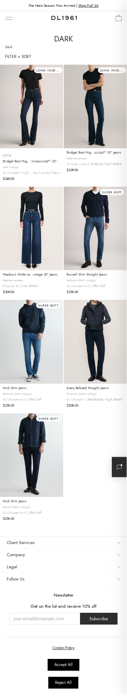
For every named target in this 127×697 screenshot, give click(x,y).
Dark (8, 47)
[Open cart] (119, 20)
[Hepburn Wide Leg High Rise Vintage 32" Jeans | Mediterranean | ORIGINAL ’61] (31, 228)
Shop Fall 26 (88, 5)
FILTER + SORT (18, 57)
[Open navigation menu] (8, 18)
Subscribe (99, 618)
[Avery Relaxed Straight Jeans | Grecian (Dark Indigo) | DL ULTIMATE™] (95, 341)
